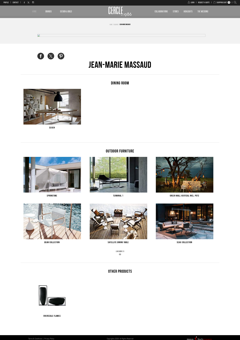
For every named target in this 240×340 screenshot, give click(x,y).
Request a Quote (204, 3)
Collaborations (161, 11)
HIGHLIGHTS (188, 11)
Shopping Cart (222, 3)
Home (34, 11)
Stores (176, 11)
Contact (16, 3)
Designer (116, 25)
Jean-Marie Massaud (125, 24)
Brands (48, 11)
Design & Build (66, 11)
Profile (6, 3)
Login (192, 3)
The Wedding (203, 11)
